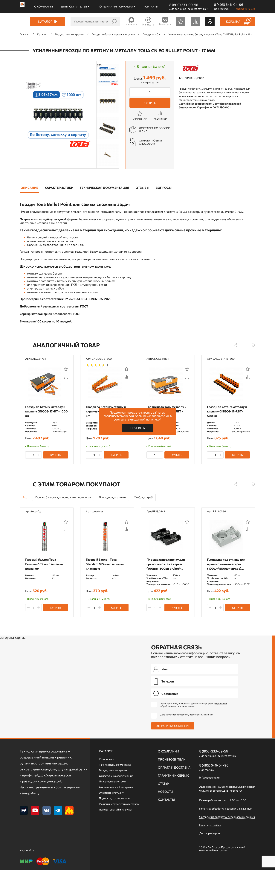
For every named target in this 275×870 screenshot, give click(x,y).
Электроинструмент (111, 792)
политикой (153, 419)
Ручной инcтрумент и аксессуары (119, 803)
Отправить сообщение (173, 725)
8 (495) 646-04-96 (228, 4)
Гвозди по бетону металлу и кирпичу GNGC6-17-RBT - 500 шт (227, 411)
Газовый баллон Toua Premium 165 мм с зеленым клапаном (44, 564)
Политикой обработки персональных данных (194, 704)
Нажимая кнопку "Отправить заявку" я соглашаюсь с (194, 704)
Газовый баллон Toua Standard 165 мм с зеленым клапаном (105, 564)
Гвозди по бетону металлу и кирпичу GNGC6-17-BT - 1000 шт (46, 411)
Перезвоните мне (244, 8)
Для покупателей (74, 6)
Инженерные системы (112, 781)
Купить (150, 103)
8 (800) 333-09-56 (183, 4)
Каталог (106, 751)
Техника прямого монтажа (115, 764)
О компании (43, 6)
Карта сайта (27, 850)
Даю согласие (187, 714)
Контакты (150, 6)
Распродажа (106, 759)
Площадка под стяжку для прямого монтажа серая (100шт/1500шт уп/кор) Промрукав (226, 564)
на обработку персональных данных (194, 714)
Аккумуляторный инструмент (117, 787)
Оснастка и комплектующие (116, 775)
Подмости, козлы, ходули (114, 798)
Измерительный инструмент (116, 809)
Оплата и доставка (174, 767)
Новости (165, 791)
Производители (172, 759)
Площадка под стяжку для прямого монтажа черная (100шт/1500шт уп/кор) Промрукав (165, 564)
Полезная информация (115, 6)
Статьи (163, 783)
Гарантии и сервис (173, 775)
